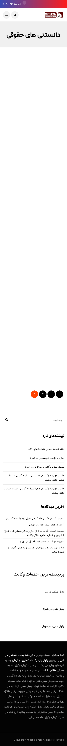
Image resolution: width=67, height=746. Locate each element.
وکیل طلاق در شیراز (53, 609)
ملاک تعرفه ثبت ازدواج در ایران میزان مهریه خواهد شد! (38, 187)
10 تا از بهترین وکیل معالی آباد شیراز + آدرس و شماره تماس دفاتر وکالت (34, 533)
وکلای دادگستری (47, 671)
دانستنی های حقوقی (49, 81)
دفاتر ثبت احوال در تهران (42, 525)
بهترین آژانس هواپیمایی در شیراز (47, 458)
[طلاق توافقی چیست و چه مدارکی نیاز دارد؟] (33, 293)
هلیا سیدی (53, 130)
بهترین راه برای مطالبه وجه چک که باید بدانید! (35, 120)
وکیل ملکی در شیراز (53, 592)
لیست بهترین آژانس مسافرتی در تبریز (44, 467)
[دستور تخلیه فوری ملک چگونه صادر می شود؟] (33, 360)
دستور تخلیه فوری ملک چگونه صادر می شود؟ (34, 387)
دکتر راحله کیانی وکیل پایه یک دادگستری (27, 519)
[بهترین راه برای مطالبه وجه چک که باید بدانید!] (33, 93)
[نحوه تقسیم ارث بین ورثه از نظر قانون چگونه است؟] (33, 226)
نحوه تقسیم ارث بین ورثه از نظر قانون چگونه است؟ (37, 253)
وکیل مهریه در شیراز (53, 626)
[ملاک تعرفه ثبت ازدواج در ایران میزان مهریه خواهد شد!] (33, 160)
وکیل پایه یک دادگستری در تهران (30, 660)
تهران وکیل (58, 655)
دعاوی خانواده (28, 81)
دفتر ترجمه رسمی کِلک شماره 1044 (46, 449)
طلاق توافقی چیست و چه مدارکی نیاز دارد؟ (33, 320)
